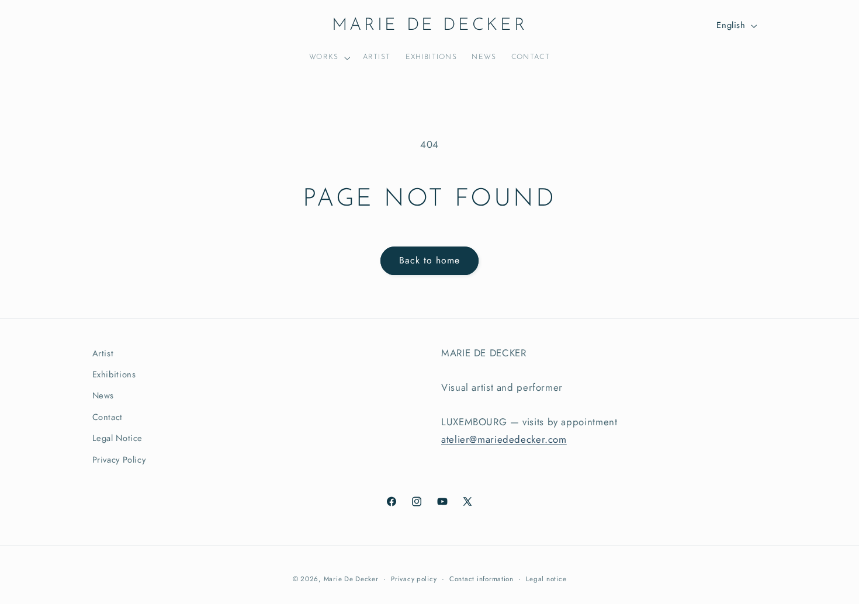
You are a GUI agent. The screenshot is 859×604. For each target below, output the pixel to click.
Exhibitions (114, 374)
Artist (103, 353)
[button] (328, 58)
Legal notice (546, 579)
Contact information (481, 579)
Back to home (429, 260)
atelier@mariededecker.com (504, 439)
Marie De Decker (351, 579)
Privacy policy (414, 579)
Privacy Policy (119, 459)
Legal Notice (117, 438)
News (103, 395)
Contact (107, 417)
